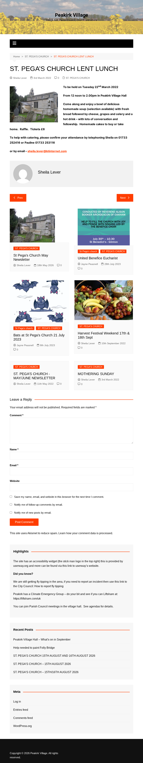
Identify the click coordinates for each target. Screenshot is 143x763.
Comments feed (23, 717)
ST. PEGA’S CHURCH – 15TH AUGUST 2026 (42, 663)
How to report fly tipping (48, 586)
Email (14, 465)
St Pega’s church (88, 251)
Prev (20, 197)
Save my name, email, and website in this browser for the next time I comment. (59, 496)
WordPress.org (22, 725)
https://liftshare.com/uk (27, 598)
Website (15, 480)
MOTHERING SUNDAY (96, 374)
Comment (16, 415)
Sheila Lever (20, 78)
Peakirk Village (71, 15)
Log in (17, 701)
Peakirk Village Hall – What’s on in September (41, 639)
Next (123, 197)
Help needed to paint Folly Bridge (34, 647)
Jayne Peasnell (89, 264)
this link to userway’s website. (80, 565)
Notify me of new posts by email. (32, 512)
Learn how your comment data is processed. (85, 533)
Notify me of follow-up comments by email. (38, 504)
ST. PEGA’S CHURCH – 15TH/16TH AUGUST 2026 (45, 672)
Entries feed (20, 709)
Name (14, 449)
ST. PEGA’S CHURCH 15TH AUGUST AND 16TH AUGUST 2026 (54, 655)
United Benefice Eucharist (98, 258)
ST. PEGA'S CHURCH (78, 78)
